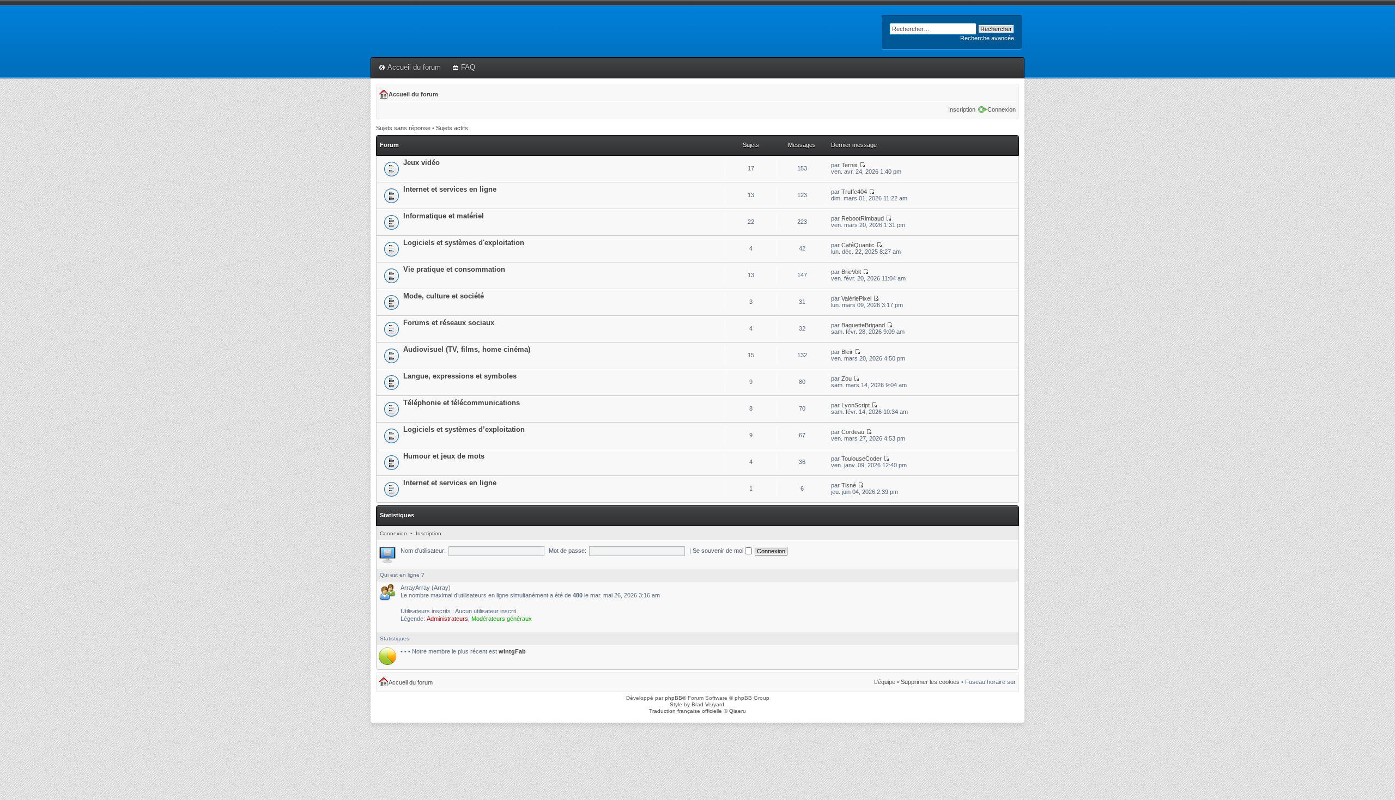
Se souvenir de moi (719, 550)
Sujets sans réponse (403, 128)
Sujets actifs (452, 128)
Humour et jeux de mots (443, 456)
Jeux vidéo (421, 162)
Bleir (847, 352)
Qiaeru (737, 711)
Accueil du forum (414, 67)
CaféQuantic (858, 245)
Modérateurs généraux (501, 618)
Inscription (961, 109)
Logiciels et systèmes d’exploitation (464, 429)
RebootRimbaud (862, 218)
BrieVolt (851, 271)
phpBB (673, 698)
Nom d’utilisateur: (423, 550)
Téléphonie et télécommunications (461, 403)
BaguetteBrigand (863, 325)
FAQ (468, 67)
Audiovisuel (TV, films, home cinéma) (466, 349)
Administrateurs (447, 618)
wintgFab (512, 651)
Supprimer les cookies (930, 682)
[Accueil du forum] (377, 15)
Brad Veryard (708, 704)
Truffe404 (854, 191)
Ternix (849, 165)
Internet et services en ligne (449, 189)
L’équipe (884, 682)
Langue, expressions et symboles (460, 376)
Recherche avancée (987, 38)
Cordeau (852, 432)
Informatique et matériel (443, 216)
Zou (846, 378)
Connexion (1001, 109)
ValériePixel (856, 298)
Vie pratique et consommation (454, 269)
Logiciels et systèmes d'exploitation (463, 243)
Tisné (848, 485)
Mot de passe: (567, 550)
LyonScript (855, 405)
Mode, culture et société (443, 296)
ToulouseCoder (861, 458)
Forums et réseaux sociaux (448, 323)
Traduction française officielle (685, 711)
